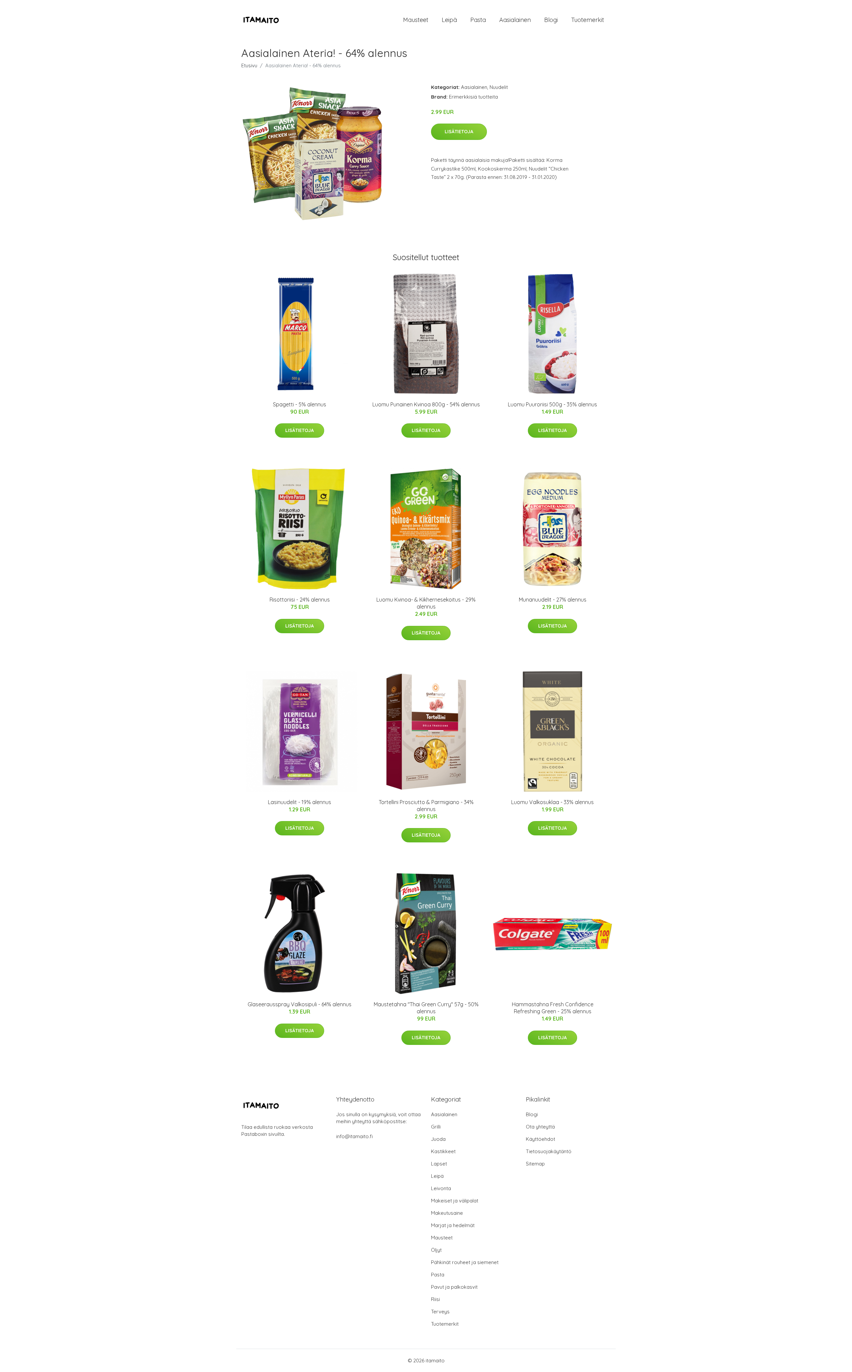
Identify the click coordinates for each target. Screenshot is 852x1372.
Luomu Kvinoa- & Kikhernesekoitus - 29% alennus (426, 603)
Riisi (435, 1299)
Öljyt (436, 1250)
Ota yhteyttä (540, 1127)
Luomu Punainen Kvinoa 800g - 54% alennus (426, 404)
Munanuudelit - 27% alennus (552, 599)
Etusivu (249, 65)
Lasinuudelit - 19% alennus (299, 802)
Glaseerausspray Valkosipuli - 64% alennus (299, 1004)
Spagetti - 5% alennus (299, 404)
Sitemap (535, 1163)
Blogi (551, 20)
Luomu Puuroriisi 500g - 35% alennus (552, 404)
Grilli (436, 1127)
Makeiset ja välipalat (454, 1200)
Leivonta (441, 1188)
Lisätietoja (459, 132)
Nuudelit (499, 87)
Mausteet (415, 20)
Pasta (478, 20)
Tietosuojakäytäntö (548, 1151)
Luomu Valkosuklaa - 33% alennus (552, 802)
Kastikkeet (443, 1151)
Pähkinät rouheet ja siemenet (465, 1262)
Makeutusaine (447, 1213)
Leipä (449, 20)
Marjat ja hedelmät (453, 1225)
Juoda (438, 1139)
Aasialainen (515, 20)
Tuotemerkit (587, 20)
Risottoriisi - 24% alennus (300, 599)
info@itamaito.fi (354, 1136)
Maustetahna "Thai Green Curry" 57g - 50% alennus (426, 1008)
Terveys (440, 1311)
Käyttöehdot (540, 1139)
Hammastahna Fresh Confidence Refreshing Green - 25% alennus (552, 1008)
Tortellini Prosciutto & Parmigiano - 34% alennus (426, 805)
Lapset (439, 1163)
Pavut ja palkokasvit (454, 1287)
